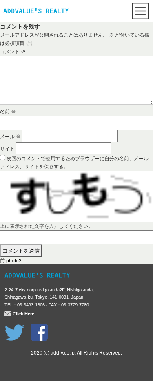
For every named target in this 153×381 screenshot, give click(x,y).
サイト (7, 149)
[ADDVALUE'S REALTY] (36, 12)
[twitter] (14, 327)
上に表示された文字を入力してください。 (46, 226)
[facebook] (39, 327)
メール (10, 136)
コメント (13, 52)
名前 (8, 112)
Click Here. (24, 313)
